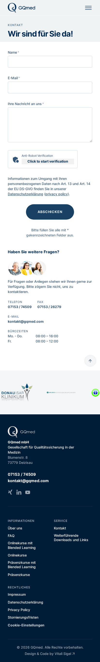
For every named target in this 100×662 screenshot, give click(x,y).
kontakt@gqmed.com (26, 321)
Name (13, 52)
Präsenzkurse (19, 575)
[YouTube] (27, 492)
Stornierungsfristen (23, 617)
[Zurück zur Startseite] (21, 8)
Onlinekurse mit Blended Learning (22, 545)
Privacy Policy (19, 610)
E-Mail (14, 78)
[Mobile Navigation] (88, 8)
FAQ (11, 536)
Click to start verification (47, 161)
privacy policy (56, 194)
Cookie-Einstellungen (26, 625)
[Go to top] (90, 361)
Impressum (17, 594)
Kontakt (60, 528)
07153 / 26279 (49, 307)
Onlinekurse (17, 555)
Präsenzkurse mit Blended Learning (22, 564)
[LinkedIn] (19, 492)
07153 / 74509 (20, 307)
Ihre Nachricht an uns (26, 104)
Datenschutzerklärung (25, 194)
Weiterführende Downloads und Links (71, 537)
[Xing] (10, 492)
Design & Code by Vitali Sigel (48, 654)
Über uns (15, 528)
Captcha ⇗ (65, 166)
